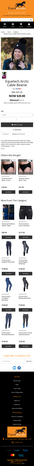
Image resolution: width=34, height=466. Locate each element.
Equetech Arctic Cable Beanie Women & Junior (17, 34)
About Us (17, 401)
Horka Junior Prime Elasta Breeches (25, 334)
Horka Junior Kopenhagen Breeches (23, 262)
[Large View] (4, 75)
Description (5, 134)
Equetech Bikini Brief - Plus (24, 179)
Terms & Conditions (17, 416)
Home (3, 32)
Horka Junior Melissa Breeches (25, 297)
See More (8, 192)
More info (21, 100)
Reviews (14, 134)
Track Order (17, 388)
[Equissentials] (17, 5)
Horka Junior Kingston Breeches (8, 261)
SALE (9, 32)
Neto (23, 463)
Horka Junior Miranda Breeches (8, 334)
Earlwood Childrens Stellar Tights (8, 225)
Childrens (16, 32)
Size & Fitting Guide (17, 392)
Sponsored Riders (17, 408)
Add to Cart (17, 125)
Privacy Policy (17, 420)
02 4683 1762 (18, 442)
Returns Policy (17, 424)
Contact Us (17, 404)
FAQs (17, 384)
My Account (17, 381)
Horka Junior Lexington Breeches (6, 298)
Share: (14, 89)
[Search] (31, 20)
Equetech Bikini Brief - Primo (7, 179)
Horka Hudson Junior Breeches (24, 225)
